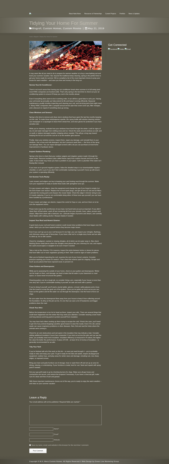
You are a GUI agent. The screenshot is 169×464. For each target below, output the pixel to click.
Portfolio (122, 13)
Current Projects (110, 13)
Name (56, 429)
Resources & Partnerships (93, 13)
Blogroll (36, 28)
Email (56, 434)
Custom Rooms (72, 28)
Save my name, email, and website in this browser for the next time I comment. (60, 445)
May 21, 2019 (96, 28)
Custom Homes (52, 28)
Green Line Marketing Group (107, 461)
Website (57, 440)
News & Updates (134, 13)
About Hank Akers (75, 13)
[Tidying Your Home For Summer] (65, 55)
